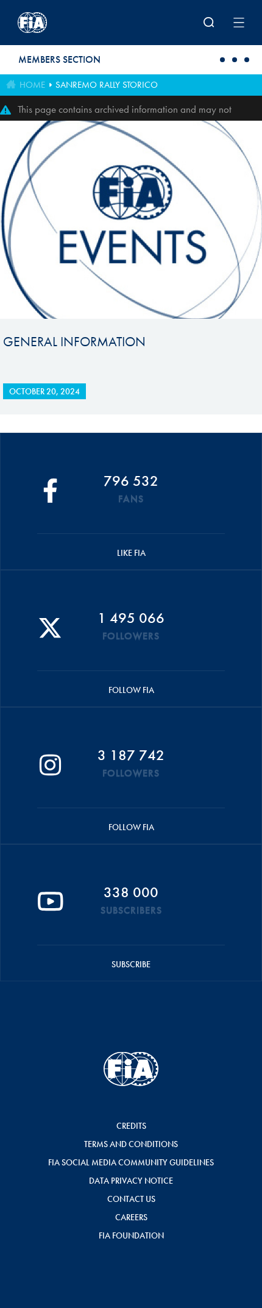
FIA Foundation (131, 1235)
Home (32, 85)
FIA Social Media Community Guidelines (131, 1162)
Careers (131, 1217)
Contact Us (131, 1198)
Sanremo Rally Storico (106, 85)
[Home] (59, 22)
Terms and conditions (131, 1144)
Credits (131, 1125)
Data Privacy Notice (131, 1180)
